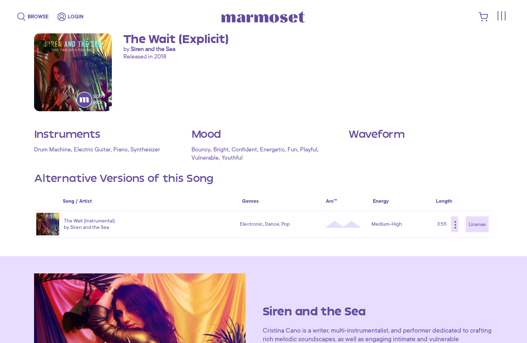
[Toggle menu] (501, 15)
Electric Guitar (92, 149)
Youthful (232, 158)
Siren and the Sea (153, 49)
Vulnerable (205, 158)
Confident (244, 149)
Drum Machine (52, 149)
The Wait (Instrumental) (89, 221)
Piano (120, 149)
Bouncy (200, 149)
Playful (308, 149)
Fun (292, 149)
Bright (221, 149)
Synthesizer (145, 149)
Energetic (272, 149)
